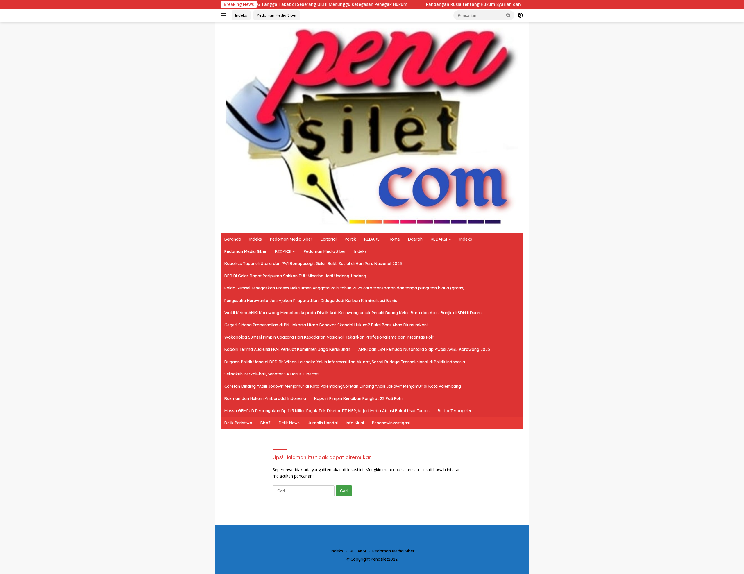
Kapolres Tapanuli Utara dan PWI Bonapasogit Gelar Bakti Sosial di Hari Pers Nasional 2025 (313, 263)
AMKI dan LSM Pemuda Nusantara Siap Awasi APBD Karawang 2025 (424, 349)
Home (394, 239)
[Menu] (225, 15)
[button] (508, 15)
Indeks (241, 15)
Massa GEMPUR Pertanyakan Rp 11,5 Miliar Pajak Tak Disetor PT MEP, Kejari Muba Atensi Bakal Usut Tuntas (327, 410)
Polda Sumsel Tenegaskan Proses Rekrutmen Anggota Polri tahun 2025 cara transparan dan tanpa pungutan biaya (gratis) (344, 288)
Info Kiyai (355, 422)
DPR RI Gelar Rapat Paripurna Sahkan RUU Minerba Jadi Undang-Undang (295, 275)
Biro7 (265, 422)
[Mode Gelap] (520, 15)
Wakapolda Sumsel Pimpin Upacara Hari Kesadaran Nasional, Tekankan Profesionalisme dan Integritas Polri (329, 337)
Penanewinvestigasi (391, 422)
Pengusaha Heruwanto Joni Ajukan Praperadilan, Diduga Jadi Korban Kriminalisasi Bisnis (310, 300)
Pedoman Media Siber (277, 15)
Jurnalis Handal (323, 422)
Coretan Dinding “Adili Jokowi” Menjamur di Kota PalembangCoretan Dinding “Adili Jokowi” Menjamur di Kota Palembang (342, 386)
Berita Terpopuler (455, 410)
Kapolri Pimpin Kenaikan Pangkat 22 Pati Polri (358, 398)
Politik (350, 239)
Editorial (329, 239)
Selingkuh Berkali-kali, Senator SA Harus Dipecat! (271, 374)
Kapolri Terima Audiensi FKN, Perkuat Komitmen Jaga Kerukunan (287, 349)
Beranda (232, 239)
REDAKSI (372, 239)
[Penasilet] (372, 127)
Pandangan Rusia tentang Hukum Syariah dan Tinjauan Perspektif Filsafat (462, 4)
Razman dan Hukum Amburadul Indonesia (265, 398)
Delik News (289, 422)
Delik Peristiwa (238, 422)
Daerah (415, 239)
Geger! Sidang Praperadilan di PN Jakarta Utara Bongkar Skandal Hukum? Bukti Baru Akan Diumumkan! (326, 325)
